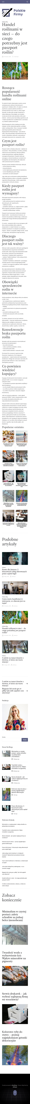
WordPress (14, 1085)
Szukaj (3, 737)
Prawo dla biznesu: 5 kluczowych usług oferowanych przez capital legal (14, 572)
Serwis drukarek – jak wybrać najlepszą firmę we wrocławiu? (20, 778)
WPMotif (15, 1087)
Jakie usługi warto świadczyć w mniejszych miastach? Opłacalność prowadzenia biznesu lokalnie (13, 854)
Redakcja (13, 576)
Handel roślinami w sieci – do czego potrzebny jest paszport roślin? (14, 630)
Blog (7, 21)
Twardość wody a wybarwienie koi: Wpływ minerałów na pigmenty (19, 766)
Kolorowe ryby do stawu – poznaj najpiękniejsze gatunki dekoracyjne (19, 790)
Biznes (4, 21)
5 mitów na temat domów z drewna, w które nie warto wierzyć (13, 660)
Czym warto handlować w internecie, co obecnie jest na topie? (13, 601)
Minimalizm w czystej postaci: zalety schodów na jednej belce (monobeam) (19, 753)
